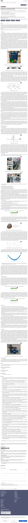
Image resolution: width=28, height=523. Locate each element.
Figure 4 (8, 133)
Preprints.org (2, 502)
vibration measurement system (13, 29)
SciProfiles (2, 504)
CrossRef (6, 385)
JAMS (1, 506)
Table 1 (9, 209)
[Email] (1, 448)
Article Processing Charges (4, 492)
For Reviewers (16, 493)
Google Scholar (25, 378)
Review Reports (13, 20)
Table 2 (13, 280)
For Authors (15, 492)
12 (9, 76)
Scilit (5, 388)
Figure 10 (22, 341)
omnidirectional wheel (6, 29)
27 (21, 118)
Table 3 (21, 336)
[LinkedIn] (3, 448)
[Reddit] (7, 448)
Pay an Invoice (2, 493)
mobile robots (19, 29)
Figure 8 (3, 231)
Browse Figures (8, 20)
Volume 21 (7, 2)
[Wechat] (6, 448)
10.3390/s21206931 (14, 2)
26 (6, 116)
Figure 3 (11, 79)
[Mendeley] (8, 448)
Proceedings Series (3, 507)
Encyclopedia (2, 505)
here (5, 463)
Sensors (4, 2)
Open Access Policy (3, 494)
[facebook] (5, 448)
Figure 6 (8, 155)
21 (3, 104)
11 (8, 76)
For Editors (15, 494)
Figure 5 (4, 155)
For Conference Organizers (17, 497)
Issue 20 (10, 2)
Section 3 (15, 232)
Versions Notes (18, 20)
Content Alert (15, 488)
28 (4, 324)
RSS (12, 488)
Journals (2, 2)
